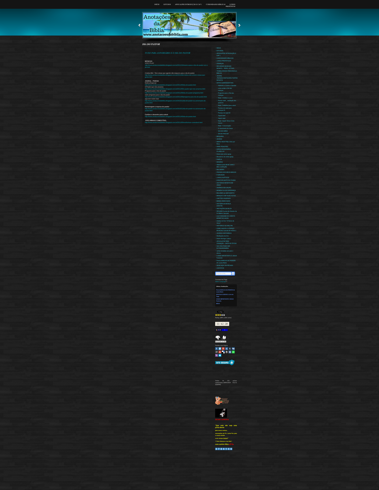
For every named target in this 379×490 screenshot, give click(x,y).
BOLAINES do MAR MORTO (225, 193)
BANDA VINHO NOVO (223, 201)
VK (230, 352)
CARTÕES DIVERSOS (224, 198)
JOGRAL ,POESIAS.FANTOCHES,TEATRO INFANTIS (227, 78)
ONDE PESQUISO (222, 146)
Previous (139, 25)
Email (220, 355)
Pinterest (223, 348)
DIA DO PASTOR (223, 133)
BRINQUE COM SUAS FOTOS (226, 195)
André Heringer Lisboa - (224, 238)
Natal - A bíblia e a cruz (225, 98)
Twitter (220, 348)
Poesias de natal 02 (224, 113)
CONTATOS (220, 268)
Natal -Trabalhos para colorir (227, 105)
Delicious (223, 352)
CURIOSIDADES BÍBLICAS (216, 4)
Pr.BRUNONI (221, 175)
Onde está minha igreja (224, 154)
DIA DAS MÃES (223, 131)
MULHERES (220, 169)
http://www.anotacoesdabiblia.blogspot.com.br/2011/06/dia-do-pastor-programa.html (174, 93)
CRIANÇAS (220, 63)
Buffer (226, 352)
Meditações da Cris (223, 236)
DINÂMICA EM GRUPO (224, 187)
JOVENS (219, 139)
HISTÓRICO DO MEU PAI (225, 225)
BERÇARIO (220, 136)
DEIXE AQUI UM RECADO (225, 265)
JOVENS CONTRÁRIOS (224, 233)
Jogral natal (221, 115)
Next (239, 25)
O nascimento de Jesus (225, 128)
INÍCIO (157, 4)
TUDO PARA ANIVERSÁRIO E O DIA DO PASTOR (167, 52)
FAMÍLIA (219, 159)
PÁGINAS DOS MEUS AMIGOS (226, 172)
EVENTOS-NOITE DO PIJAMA (226, 180)
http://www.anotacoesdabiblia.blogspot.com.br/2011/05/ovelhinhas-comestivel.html (173, 122)
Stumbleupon (220, 352)
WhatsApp (233, 352)
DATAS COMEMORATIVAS (225, 83)
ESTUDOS (167, 4)
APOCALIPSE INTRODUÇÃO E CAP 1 (188, 4)
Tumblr (230, 348)
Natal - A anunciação (224, 125)
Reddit (216, 352)
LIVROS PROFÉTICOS (230, 5)
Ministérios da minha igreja (225, 156)
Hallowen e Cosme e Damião (227, 85)
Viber (216, 355)
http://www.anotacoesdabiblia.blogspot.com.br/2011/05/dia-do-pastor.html (170, 85)
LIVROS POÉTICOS (223, 177)
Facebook (216, 348)
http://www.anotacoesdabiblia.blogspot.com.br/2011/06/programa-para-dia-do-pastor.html (176, 97)
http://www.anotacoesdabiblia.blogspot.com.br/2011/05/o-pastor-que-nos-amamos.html (175, 89)
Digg (233, 348)
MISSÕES (220, 162)
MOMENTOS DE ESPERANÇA (226, 190)
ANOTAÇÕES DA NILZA (224, 208)
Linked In (226, 348)
